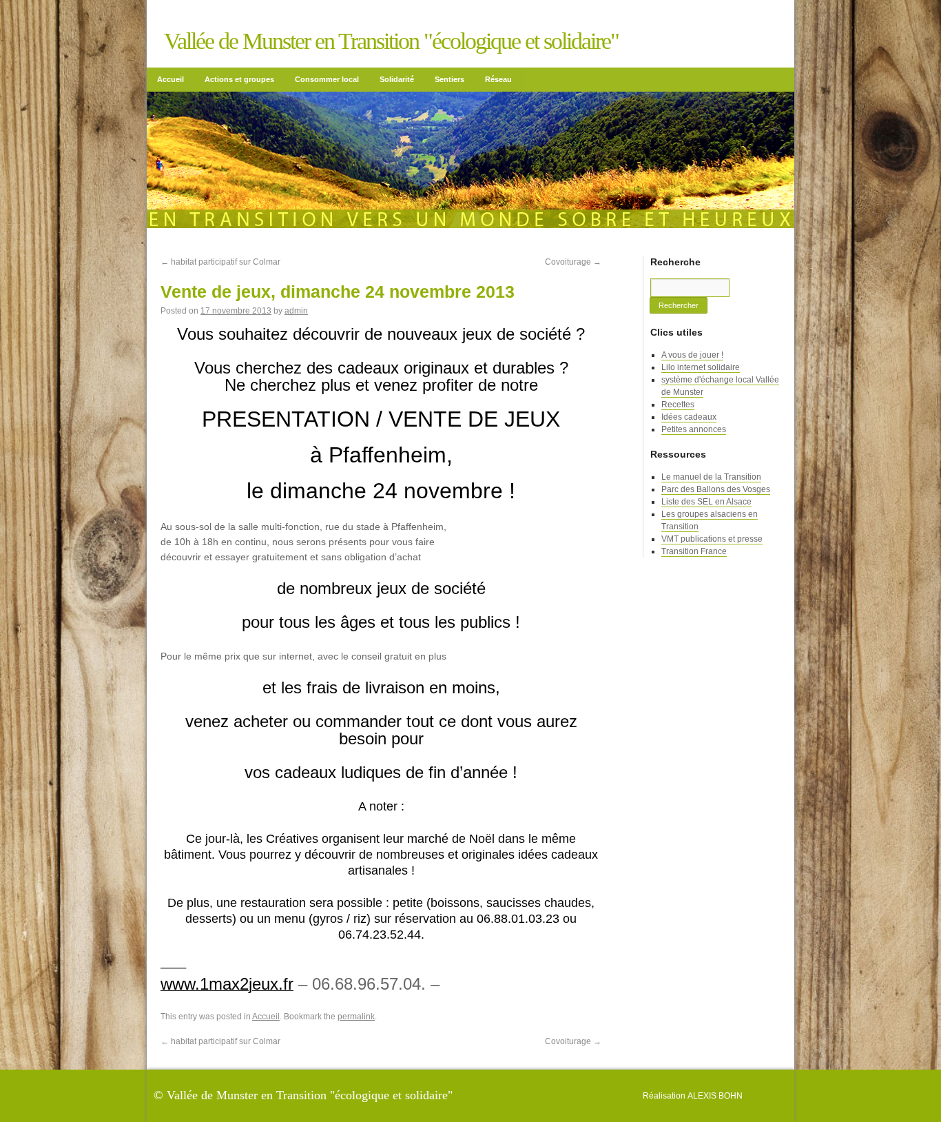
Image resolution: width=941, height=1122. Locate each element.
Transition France (694, 551)
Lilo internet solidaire (700, 367)
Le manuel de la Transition (711, 477)
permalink (356, 1016)
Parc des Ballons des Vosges (715, 489)
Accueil (170, 79)
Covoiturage (573, 262)
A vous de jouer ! (692, 355)
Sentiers (449, 79)
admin (296, 311)
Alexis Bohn (715, 1096)
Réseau (498, 79)
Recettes (677, 404)
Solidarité (397, 79)
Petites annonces (693, 429)
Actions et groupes (239, 79)
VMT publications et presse (712, 539)
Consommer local (327, 79)
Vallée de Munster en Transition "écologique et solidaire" (391, 41)
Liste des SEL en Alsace (706, 502)
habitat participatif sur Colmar (220, 262)
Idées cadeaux (688, 417)
